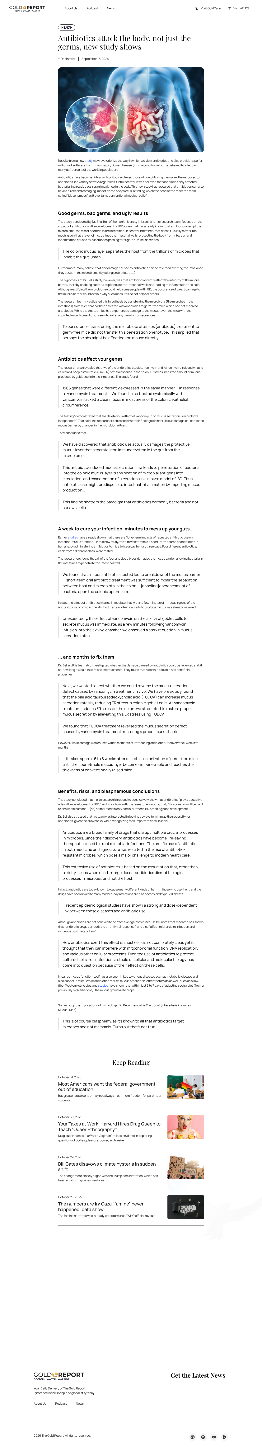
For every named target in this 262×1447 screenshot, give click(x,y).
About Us (71, 8)
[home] (27, 8)
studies (73, 537)
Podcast (92, 8)
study (89, 160)
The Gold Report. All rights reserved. (62, 1435)
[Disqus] (131, 1293)
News (111, 8)
